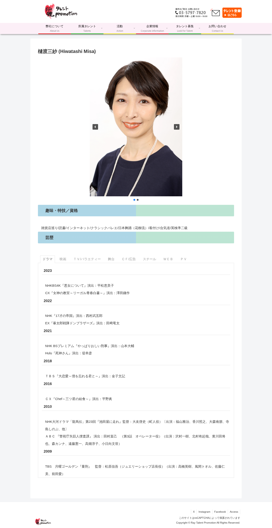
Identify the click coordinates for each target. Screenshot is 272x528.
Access (234, 511)
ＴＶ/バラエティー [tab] (87, 259)
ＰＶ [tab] (183, 259)
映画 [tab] (63, 259)
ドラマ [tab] (48, 259)
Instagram (204, 511)
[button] (95, 127)
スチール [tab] (149, 259)
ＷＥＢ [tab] (168, 259)
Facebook (220, 511)
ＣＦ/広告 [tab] (129, 259)
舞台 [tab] (111, 259)
